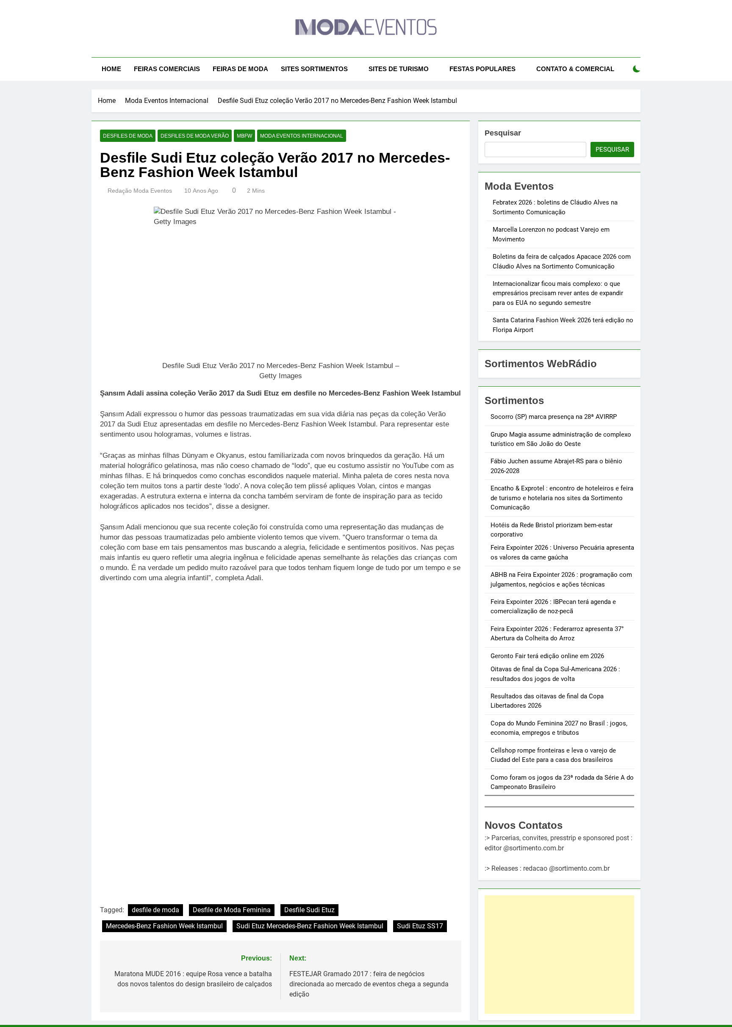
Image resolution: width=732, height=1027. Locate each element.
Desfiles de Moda (127, 136)
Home (111, 68)
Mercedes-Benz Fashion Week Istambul (164, 926)
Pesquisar (503, 133)
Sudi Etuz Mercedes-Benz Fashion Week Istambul (309, 926)
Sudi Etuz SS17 (420, 926)
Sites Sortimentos (314, 68)
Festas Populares (482, 68)
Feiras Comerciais (167, 68)
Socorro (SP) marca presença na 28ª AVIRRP (554, 417)
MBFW (244, 136)
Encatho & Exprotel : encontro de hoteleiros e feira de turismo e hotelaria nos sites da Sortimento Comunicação (562, 497)
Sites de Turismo (399, 68)
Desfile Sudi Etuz (309, 910)
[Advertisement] (559, 954)
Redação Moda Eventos (140, 190)
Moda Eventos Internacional (301, 136)
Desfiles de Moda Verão (195, 136)
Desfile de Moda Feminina (232, 910)
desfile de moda (155, 910)
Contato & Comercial (575, 68)
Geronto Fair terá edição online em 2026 (547, 656)
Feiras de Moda (240, 68)
